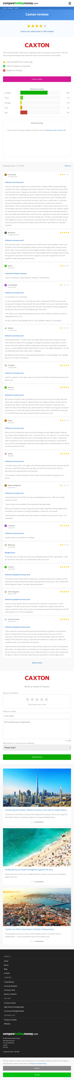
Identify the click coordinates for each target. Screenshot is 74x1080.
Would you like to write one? (56, 130)
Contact (7, 973)
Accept (37, 1075)
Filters (68, 166)
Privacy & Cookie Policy (38, 1064)
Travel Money (9, 982)
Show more (37, 663)
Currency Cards (9, 990)
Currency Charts (10, 1003)
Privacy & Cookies (10, 1020)
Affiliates (7, 1024)
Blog (5, 969)
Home (4, 8)
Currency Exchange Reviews (14, 1011)
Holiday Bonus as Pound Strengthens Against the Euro (29, 869)
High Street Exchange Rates (14, 1007)
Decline (37, 1068)
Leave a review (37, 79)
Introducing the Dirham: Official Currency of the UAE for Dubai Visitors (36, 810)
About (6, 965)
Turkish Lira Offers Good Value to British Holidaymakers (29, 929)
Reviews (10, 8)
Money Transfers (10, 994)
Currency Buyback (10, 986)
